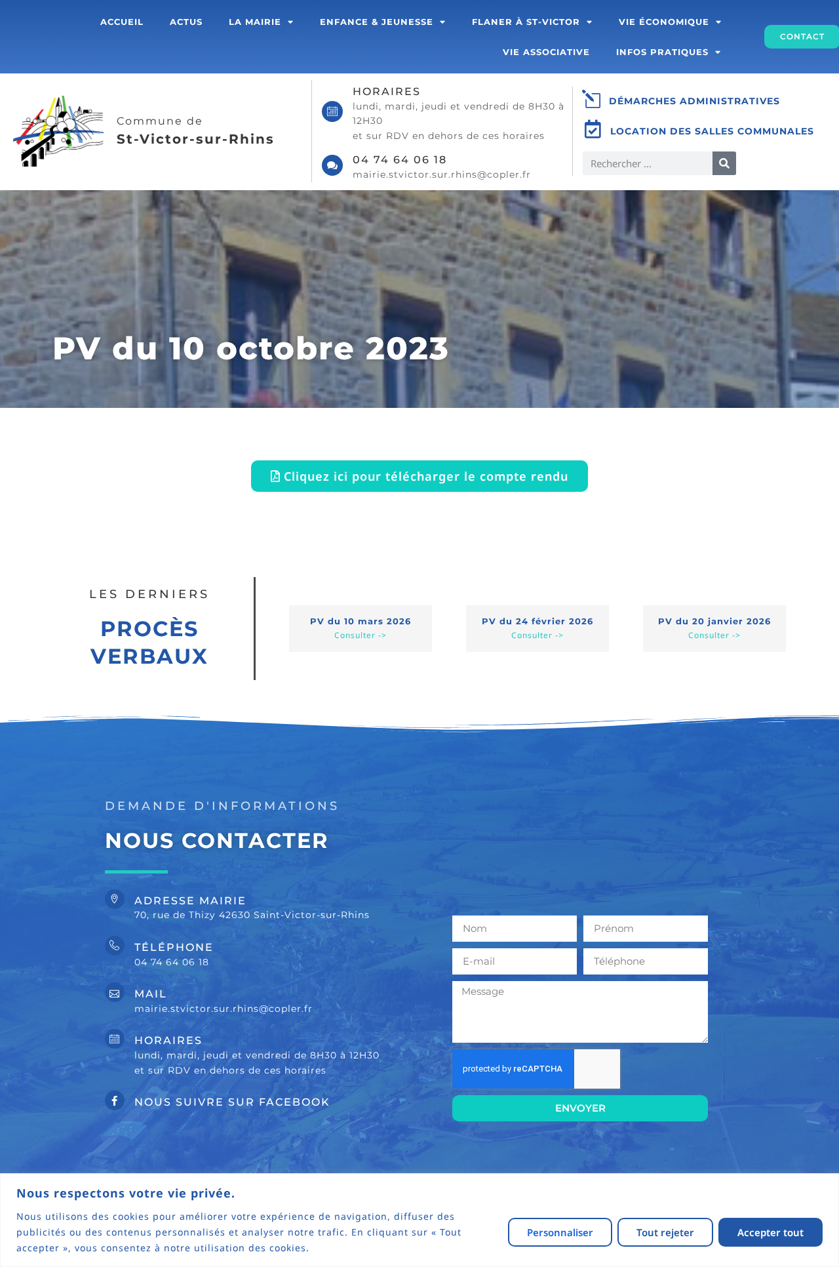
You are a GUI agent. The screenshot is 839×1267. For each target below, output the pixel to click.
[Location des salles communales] (593, 129)
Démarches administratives (694, 101)
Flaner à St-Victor (526, 21)
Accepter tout (770, 1232)
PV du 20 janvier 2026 (714, 621)
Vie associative (546, 52)
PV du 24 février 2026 (537, 621)
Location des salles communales (712, 131)
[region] (419, 1220)
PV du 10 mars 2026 (360, 621)
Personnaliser (560, 1232)
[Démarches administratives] (592, 99)
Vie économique (664, 21)
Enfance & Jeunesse (376, 21)
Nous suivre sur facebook (232, 1102)
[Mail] (115, 992)
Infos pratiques (662, 52)
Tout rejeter (665, 1232)
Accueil (122, 21)
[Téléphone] (115, 945)
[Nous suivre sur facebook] (115, 1100)
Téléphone (174, 947)
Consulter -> (360, 635)
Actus (186, 21)
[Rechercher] (724, 163)
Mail (150, 994)
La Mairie (255, 21)
